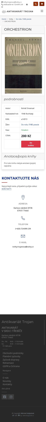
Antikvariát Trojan (19, 11)
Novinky (7, 381)
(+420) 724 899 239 (23, 228)
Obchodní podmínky (13, 353)
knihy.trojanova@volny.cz (12, 2)
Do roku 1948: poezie (23, 19)
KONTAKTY (6, 189)
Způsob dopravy (11, 359)
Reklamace (8, 362)
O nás (6, 377)
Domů (4, 19)
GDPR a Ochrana (11, 366)
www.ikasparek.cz (28, 415)
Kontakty (7, 384)
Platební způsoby (11, 356)
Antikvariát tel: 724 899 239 (13, 4)
